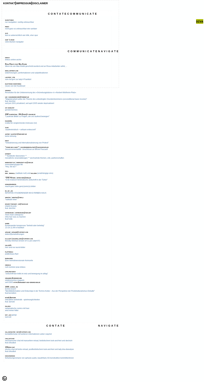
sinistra (8, 197)
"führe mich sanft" (12, 147)
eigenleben (9, 258)
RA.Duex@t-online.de (27, 114)
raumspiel (8, 121)
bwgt (7, 141)
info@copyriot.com (24, 332)
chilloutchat (9, 338)
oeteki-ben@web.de (24, 178)
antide (7, 134)
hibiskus (8, 265)
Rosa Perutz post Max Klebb (16, 64)
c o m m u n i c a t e (82, 13)
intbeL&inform (10, 298)
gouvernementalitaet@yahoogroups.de (34, 147)
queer (7, 223)
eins (6, 173)
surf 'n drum (9, 40)
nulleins (34, 173)
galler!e (8, 245)
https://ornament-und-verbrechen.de (26, 282)
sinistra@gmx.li (17, 197)
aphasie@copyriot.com (20, 232)
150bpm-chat (10, 347)
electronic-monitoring (13, 84)
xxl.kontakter (10, 332)
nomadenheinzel (10, 184)
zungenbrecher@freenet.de (19, 97)
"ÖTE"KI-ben (10, 178)
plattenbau (9, 252)
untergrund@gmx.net (23, 213)
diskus (7, 57)
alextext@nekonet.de (19, 134)
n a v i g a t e (108, 51)
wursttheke (9, 20)
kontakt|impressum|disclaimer (25, 3)
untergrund (9, 213)
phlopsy (8, 306)
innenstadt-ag (10, 162)
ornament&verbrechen (13, 278)
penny (7, 27)
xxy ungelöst (9, 108)
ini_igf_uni (9, 191)
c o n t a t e (57, 13)
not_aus (8, 315)
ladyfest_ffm (10, 77)
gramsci (8, 90)
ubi (6, 97)
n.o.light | (9, 239)
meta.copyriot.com (11, 71)
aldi (6, 33)
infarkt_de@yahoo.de (20, 204)
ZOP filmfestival (11, 114)
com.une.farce (10, 272)
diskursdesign (10, 356)
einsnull (12, 173)
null (6, 171)
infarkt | (8, 204)
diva (199, 21)
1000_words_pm (11, 287)
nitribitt (8, 154)
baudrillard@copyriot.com (23, 239)
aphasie (7, 232)
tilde (7, 127)
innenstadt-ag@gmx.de (24, 162)
